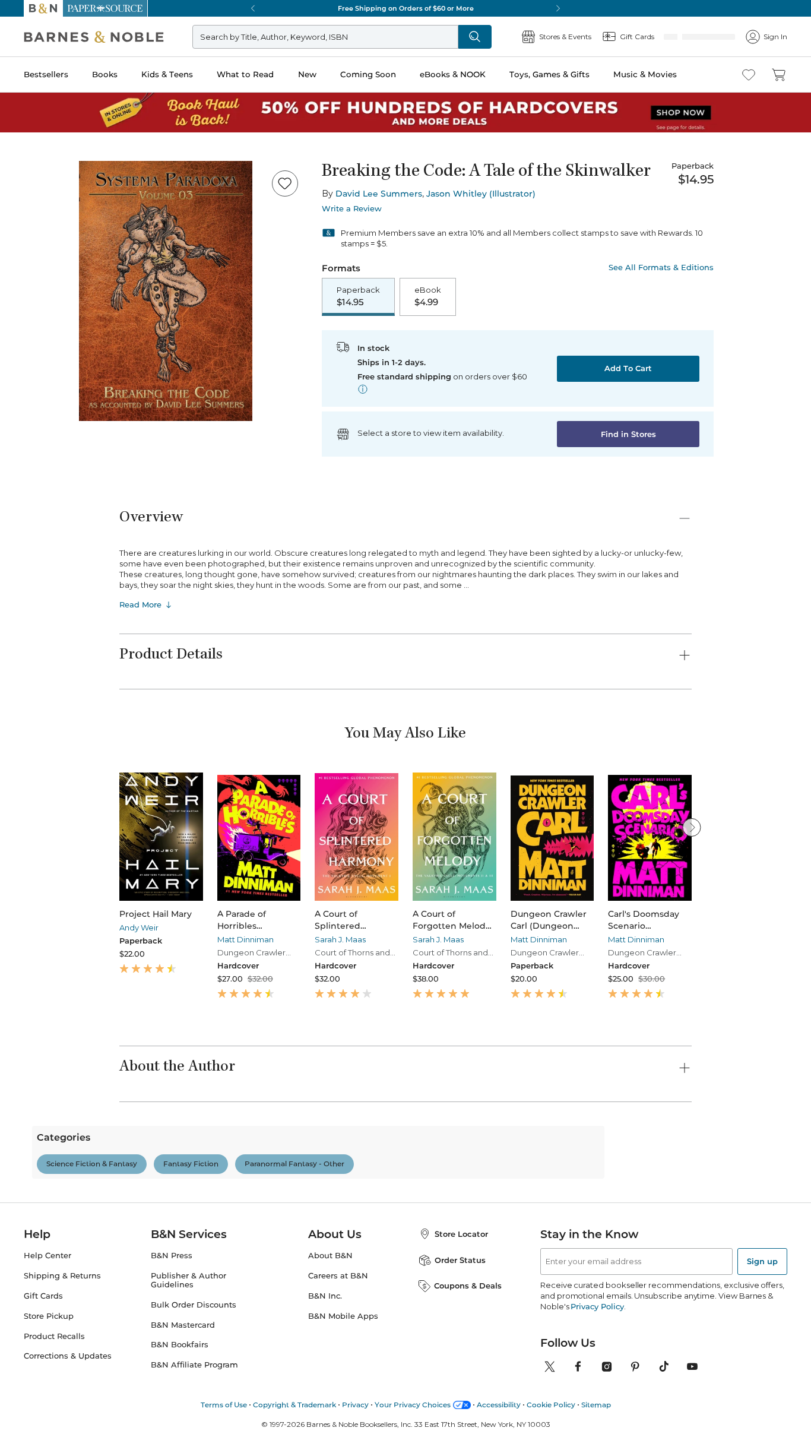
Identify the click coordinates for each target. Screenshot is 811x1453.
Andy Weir (139, 927)
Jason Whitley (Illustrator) (481, 193)
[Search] (475, 37)
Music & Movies (645, 74)
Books (105, 74)
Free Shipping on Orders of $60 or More (406, 8)
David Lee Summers (378, 193)
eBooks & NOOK (453, 74)
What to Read (245, 74)
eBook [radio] (427, 296)
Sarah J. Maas (340, 939)
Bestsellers (46, 74)
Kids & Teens (167, 74)
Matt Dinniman (245, 939)
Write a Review (352, 208)
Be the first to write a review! (405, 1280)
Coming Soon (368, 74)
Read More (140, 604)
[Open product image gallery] (166, 291)
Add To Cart (628, 368)
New (307, 74)
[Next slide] (691, 827)
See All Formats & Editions (661, 267)
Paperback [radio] (358, 296)
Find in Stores (628, 434)
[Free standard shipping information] (363, 389)
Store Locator (461, 1441)
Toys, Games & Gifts (549, 74)
